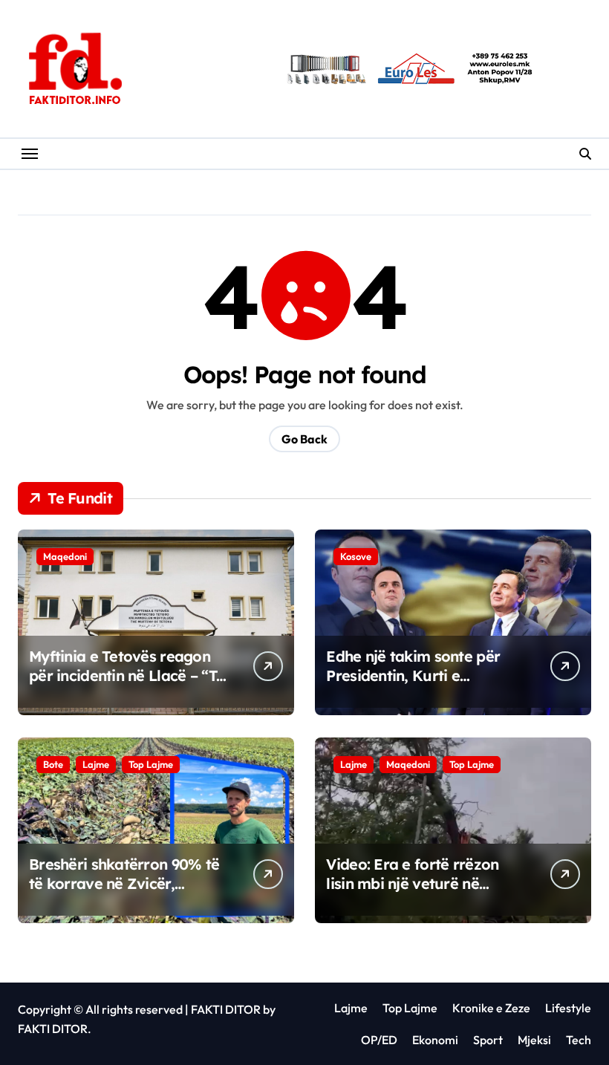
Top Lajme (150, 764)
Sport (488, 1039)
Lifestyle (568, 1007)
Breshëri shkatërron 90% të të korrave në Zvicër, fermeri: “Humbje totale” (124, 883)
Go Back (304, 438)
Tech (578, 1039)
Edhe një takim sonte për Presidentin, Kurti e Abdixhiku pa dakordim (413, 675)
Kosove (355, 556)
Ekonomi (435, 1039)
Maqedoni (65, 556)
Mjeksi (534, 1039)
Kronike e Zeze (491, 1007)
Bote (53, 764)
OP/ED (379, 1039)
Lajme (95, 764)
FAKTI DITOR (226, 1009)
